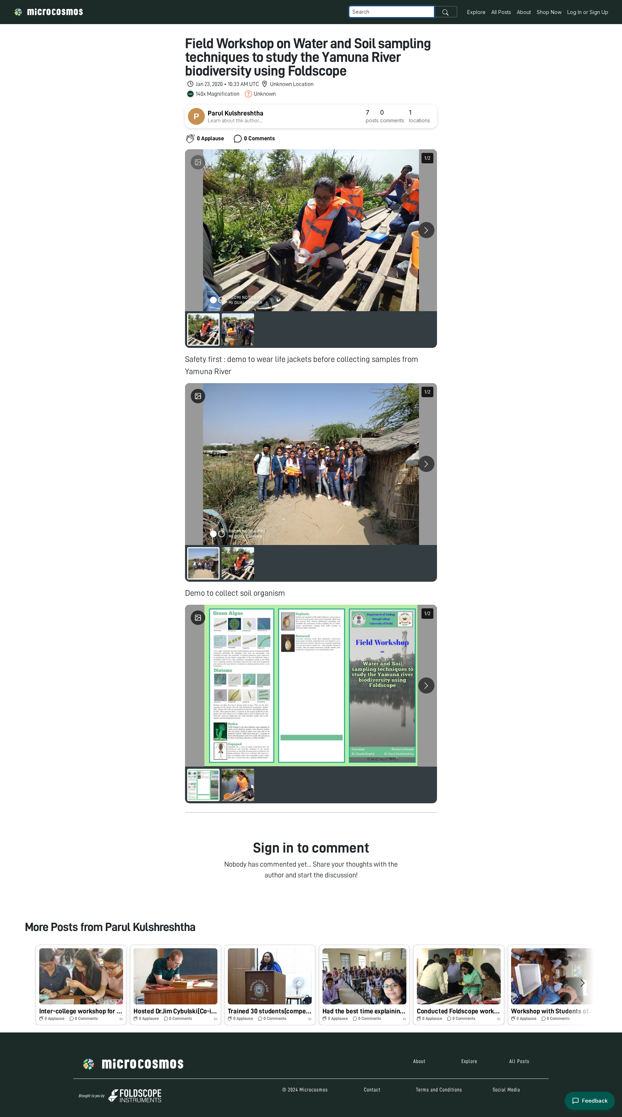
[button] (81, 985)
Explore (476, 12)
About (524, 12)
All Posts (501, 12)
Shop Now (549, 12)
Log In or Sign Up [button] (587, 12)
